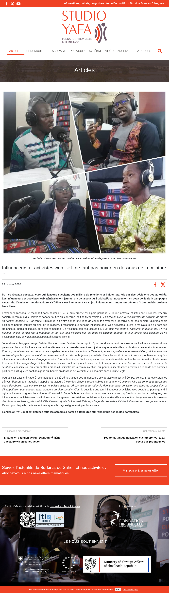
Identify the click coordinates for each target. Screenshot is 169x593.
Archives (124, 51)
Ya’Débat (94, 51)
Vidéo (109, 51)
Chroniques (35, 51)
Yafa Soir (78, 51)
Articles (15, 51)
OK (117, 589)
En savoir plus (130, 589)
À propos (144, 51)
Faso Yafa (58, 51)
